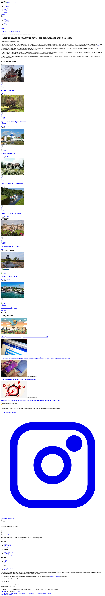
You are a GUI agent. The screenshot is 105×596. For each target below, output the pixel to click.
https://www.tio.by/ (55, 576)
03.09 (5, 279)
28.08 (2, 279)
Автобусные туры (8, 552)
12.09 (5, 216)
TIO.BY (4, 592)
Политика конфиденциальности (9, 593)
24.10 (5, 156)
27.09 (5, 186)
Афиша (5, 12)
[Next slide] (4, 64)
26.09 (2, 156)
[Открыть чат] (1, 531)
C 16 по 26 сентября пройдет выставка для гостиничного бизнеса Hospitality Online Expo (30, 400)
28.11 (8, 156)
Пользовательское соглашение (26, 593)
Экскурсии (6, 6)
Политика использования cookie (43, 593)
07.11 (8, 126)
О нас (5, 560)
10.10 (5, 311)
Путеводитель (7, 544)
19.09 (5, 126)
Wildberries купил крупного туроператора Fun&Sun (18, 379)
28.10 (2, 249)
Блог (5, 9)
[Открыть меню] (3, 2)
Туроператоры (7, 545)
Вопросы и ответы (8, 568)
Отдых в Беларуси (8, 555)
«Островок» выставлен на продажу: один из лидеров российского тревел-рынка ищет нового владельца (35, 358)
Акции (5, 10)
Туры (5, 5)
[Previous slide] (2, 64)
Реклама (6, 569)
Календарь (6, 7)
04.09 (8, 279)
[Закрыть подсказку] (1, 520)
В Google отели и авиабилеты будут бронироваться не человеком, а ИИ (24, 337)
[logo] (11, 2)
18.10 (2, 93)
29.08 (2, 126)
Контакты (6, 563)
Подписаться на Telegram (9, 412)
